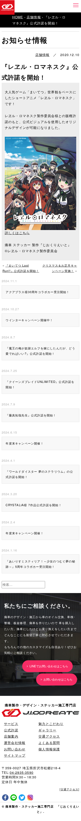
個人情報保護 (49, 749)
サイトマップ (14, 755)
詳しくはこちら (17, 232)
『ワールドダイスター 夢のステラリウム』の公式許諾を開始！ (39, 474)
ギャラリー (47, 730)
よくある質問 (49, 742)
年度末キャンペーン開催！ (24, 443)
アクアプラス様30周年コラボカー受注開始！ (37, 292)
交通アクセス (49, 736)
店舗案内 (11, 736)
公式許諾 (11, 730)
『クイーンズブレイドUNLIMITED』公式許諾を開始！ (40, 384)
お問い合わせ (14, 749)
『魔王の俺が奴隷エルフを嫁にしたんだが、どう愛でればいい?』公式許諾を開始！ (40, 351)
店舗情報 (34, 17)
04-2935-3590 (21, 772)
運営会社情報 (14, 742)
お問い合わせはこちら (57, 679)
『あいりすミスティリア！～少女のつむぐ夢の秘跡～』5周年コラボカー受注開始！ (40, 564)
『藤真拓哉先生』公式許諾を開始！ (31, 415)
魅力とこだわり (50, 723)
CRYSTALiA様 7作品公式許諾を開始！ (33, 505)
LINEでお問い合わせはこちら (48, 666)
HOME (17, 17)
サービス (11, 723)
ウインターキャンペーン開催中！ (29, 320)
